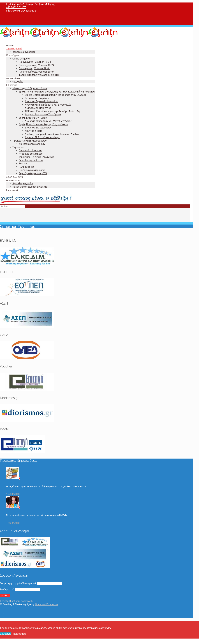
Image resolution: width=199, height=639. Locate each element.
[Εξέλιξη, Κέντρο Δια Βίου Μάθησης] (59, 36)
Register (4, 601)
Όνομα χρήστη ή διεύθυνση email (18, 583)
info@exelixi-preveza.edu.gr (21, 10)
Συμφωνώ (5, 633)
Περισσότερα (19, 633)
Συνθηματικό (7, 589)
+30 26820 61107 (16, 7)
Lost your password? (21, 601)
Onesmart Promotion (46, 604)
